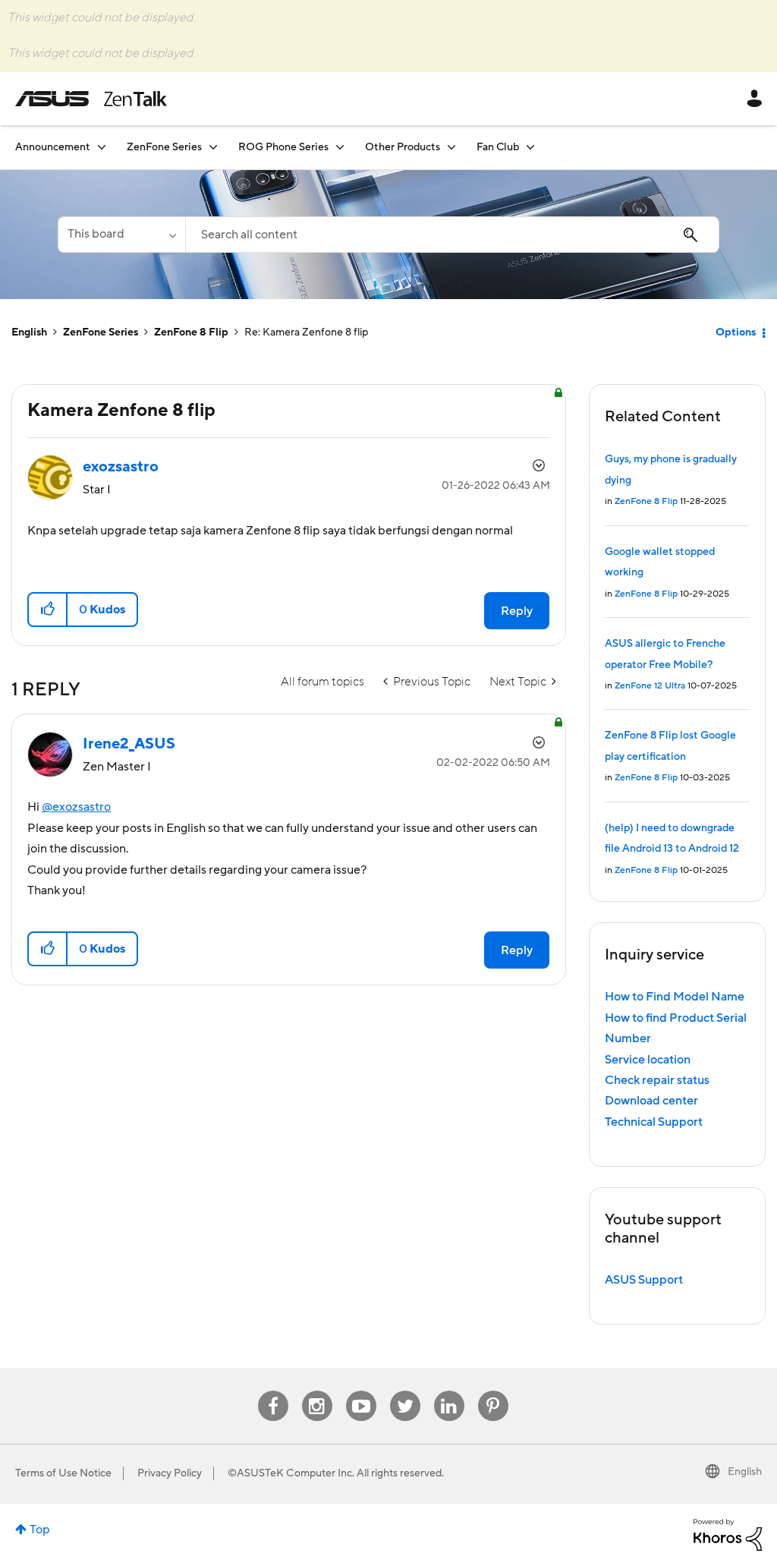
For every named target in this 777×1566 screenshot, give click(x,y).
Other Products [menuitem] (402, 147)
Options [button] (736, 332)
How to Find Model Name (674, 996)
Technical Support (654, 1122)
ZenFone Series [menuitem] (164, 147)
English (29, 332)
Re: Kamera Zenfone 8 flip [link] (306, 332)
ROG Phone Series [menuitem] (283, 147)
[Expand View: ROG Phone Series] (340, 147)
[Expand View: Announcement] (101, 147)
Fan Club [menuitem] (498, 147)
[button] (48, 609)
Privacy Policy (169, 1473)
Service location (647, 1059)
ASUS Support (644, 1279)
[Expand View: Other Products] (451, 147)
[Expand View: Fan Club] (530, 147)
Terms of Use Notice (63, 1473)
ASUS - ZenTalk (91, 98)
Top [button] (40, 1529)
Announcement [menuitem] (52, 147)
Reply (517, 611)
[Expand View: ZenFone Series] (213, 147)
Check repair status (657, 1080)
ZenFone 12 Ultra (650, 686)
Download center (651, 1100)
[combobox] (452, 234)
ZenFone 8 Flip (191, 332)
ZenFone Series (100, 332)
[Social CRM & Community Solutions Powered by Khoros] (728, 1534)
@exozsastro (76, 807)
